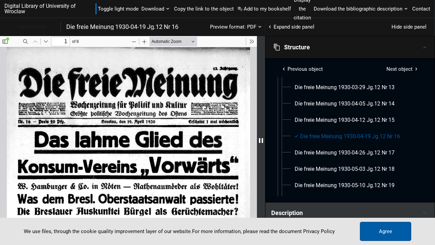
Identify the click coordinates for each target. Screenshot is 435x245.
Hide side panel (409, 27)
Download (152, 9)
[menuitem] (344, 87)
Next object (399, 69)
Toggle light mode (118, 9)
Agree (385, 231)
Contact (421, 9)
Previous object (305, 69)
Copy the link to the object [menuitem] (204, 9)
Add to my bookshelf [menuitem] (267, 9)
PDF (251, 27)
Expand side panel (294, 27)
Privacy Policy (319, 231)
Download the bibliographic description (358, 9)
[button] (350, 47)
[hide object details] (261, 140)
